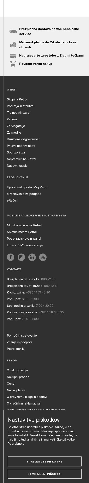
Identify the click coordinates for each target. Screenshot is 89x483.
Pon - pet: (14, 299)
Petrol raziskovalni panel (24, 238)
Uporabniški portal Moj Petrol (27, 187)
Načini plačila (16, 390)
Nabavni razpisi (17, 166)
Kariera (12, 119)
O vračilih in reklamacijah (24, 403)
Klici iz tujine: (16, 292)
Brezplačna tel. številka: (23, 279)
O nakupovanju (17, 370)
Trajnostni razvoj (18, 113)
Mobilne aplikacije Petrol (24, 225)
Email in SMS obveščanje (25, 245)
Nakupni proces (18, 377)
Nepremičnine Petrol (21, 159)
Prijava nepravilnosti (21, 146)
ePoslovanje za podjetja (24, 194)
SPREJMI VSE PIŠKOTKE (44, 461)
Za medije (14, 132)
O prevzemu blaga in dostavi (27, 397)
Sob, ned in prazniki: (21, 306)
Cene (10, 383)
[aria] (10, 257)
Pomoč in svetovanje (22, 335)
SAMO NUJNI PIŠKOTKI (45, 474)
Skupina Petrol (17, 99)
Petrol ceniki (15, 349)
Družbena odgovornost (23, 139)
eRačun (12, 200)
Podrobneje (16, 444)
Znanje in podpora (19, 342)
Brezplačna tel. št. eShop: (25, 286)
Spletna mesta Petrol (22, 232)
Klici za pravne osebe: (22, 312)
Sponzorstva (16, 152)
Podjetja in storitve (20, 106)
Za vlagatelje (16, 126)
